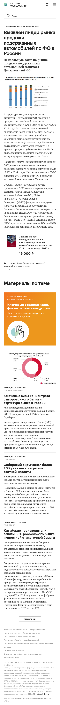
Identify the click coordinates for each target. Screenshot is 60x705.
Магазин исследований (18, 5)
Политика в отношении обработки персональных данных (28, 645)
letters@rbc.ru (43, 693)
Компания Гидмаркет (14, 390)
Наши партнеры (12, 633)
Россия (7, 269)
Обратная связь (38, 630)
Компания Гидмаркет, (14, 26)
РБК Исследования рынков (20, 299)
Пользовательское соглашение (19, 637)
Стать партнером (31, 633)
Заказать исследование (15, 630)
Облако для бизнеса (14, 651)
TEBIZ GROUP (9, 459)
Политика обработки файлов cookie (22, 640)
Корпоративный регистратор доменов (23, 654)
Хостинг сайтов (11, 658)
